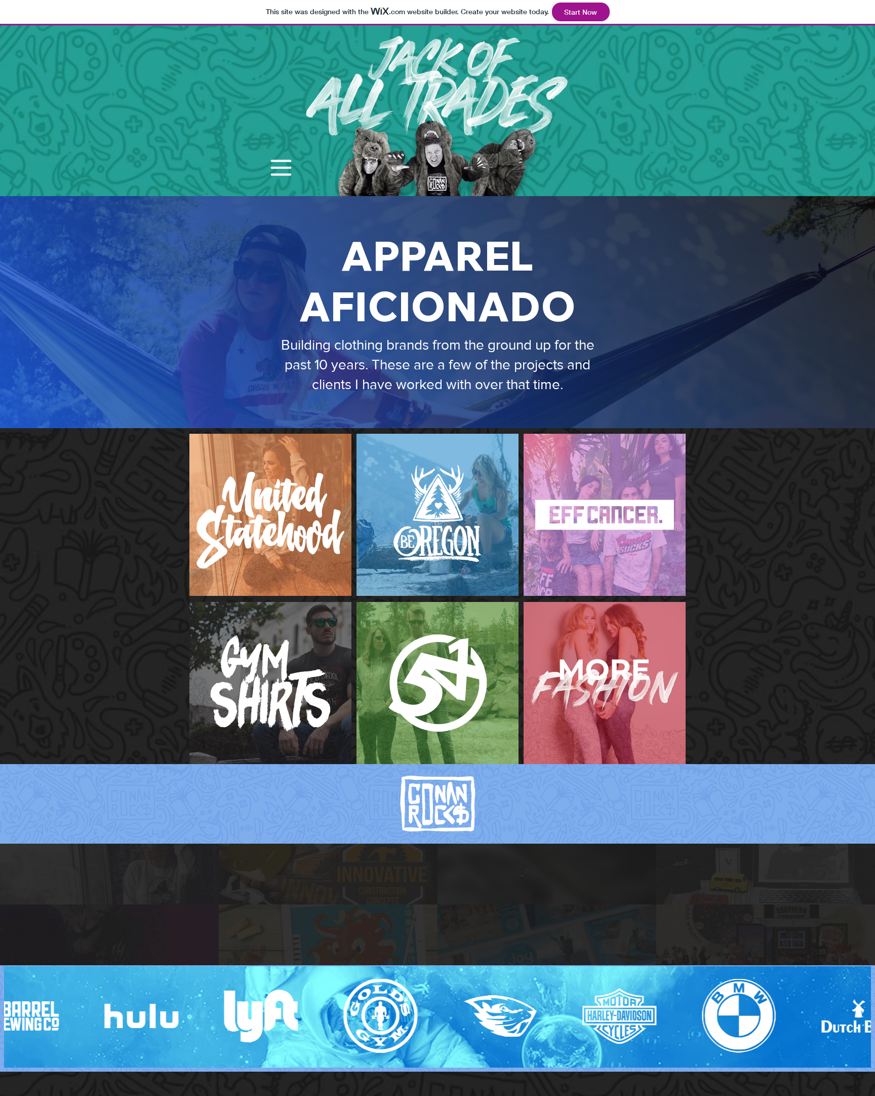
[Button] (110, 874)
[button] (280, 168)
